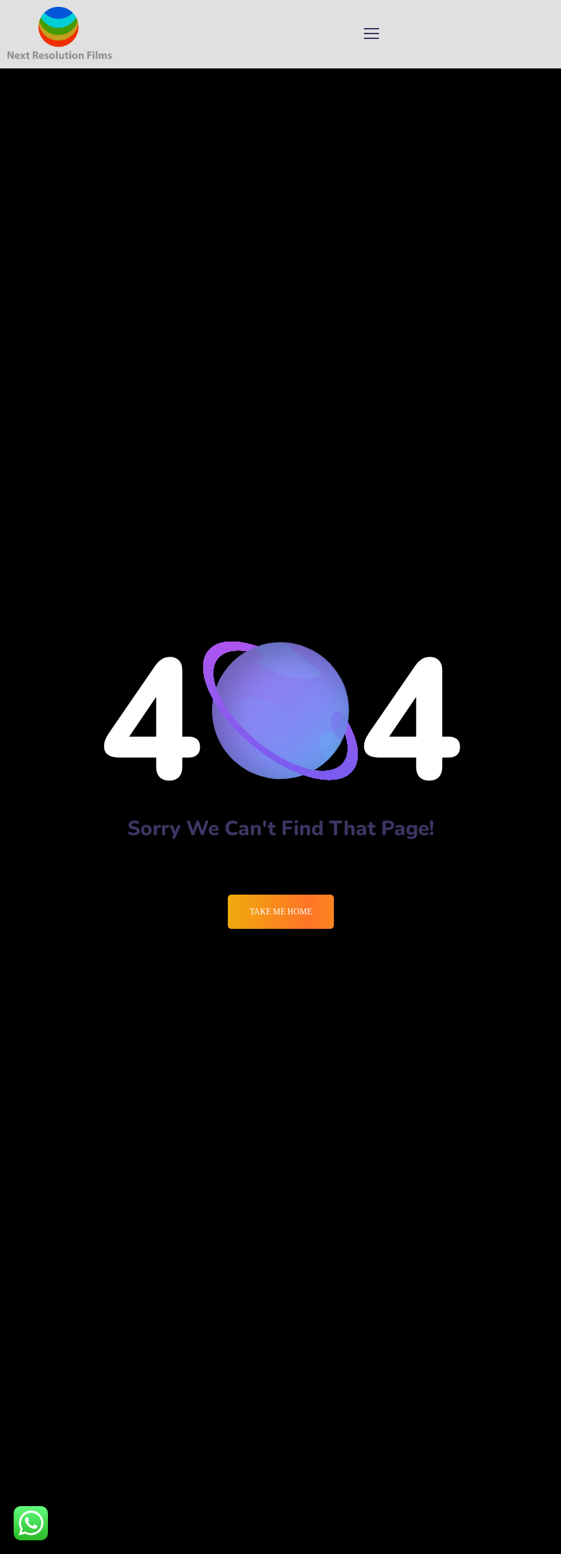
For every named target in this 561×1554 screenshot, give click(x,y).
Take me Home (281, 912)
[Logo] (59, 34)
